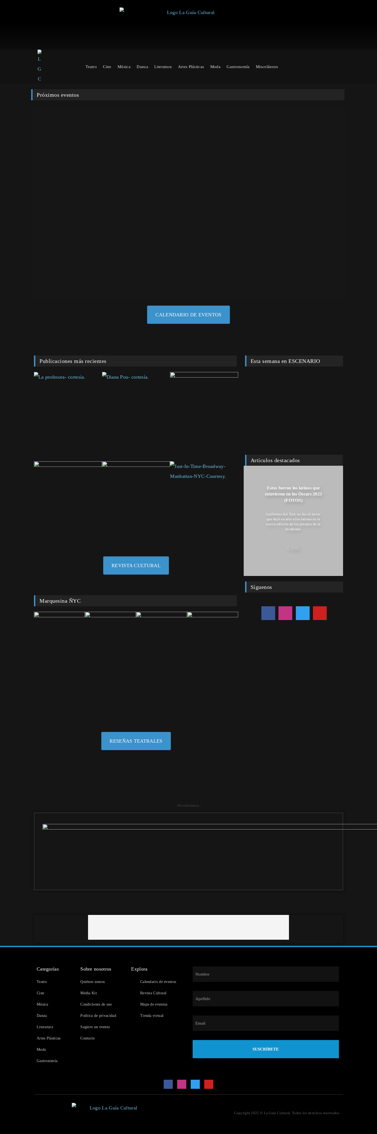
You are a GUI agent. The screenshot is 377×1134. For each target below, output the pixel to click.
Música (124, 66)
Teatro (91, 66)
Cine (107, 66)
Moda (215, 66)
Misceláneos (267, 66)
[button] (249, 520)
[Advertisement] (188, 927)
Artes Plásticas (191, 66)
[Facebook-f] (268, 613)
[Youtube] (320, 613)
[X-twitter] (303, 613)
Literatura (163, 66)
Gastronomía (238, 66)
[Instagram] (285, 613)
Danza (142, 66)
